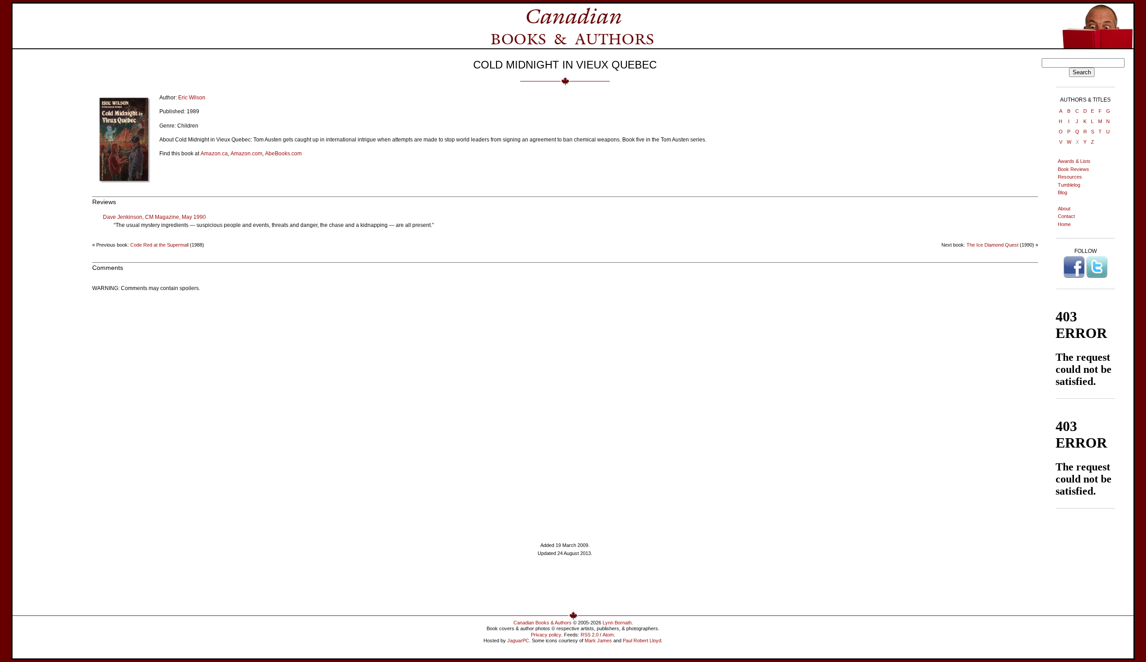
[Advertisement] (565, 587)
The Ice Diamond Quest (992, 245)
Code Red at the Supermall (159, 245)
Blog (1062, 192)
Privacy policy (546, 634)
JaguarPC (518, 640)
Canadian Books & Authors (542, 622)
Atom (608, 634)
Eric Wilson (191, 97)
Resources (1070, 176)
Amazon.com (246, 153)
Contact (1066, 216)
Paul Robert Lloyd (642, 640)
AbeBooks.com (283, 153)
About (1064, 208)
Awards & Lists (1074, 161)
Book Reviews (1073, 169)
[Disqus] (565, 410)
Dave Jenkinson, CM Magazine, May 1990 (154, 217)
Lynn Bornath (617, 622)
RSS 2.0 (590, 634)
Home (1064, 224)
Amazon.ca (214, 153)
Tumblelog (1069, 185)
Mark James (598, 640)
